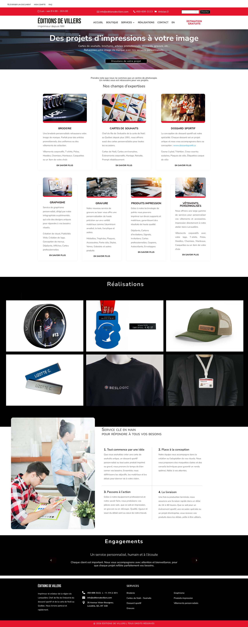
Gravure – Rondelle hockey (24, 305)
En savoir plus (65, 165)
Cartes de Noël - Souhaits (139, 598)
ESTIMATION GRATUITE (194, 22)
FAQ (50, 5)
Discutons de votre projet (126, 61)
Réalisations (146, 22)
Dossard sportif (134, 603)
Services (126, 22)
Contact (162, 22)
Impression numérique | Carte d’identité (192, 359)
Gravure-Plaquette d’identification (29, 359)
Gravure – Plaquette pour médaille (109, 305)
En (173, 22)
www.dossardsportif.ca (184, 145)
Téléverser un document (19, 5)
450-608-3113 (144, 11)
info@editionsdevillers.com (114, 11)
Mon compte (39, 5)
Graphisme (179, 592)
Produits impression (183, 598)
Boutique (112, 22)
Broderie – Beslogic (100, 359)
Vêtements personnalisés (186, 603)
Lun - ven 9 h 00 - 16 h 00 (54, 11)
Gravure (130, 608)
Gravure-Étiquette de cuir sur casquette (192, 305)
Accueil (98, 22)
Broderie (64, 128)
